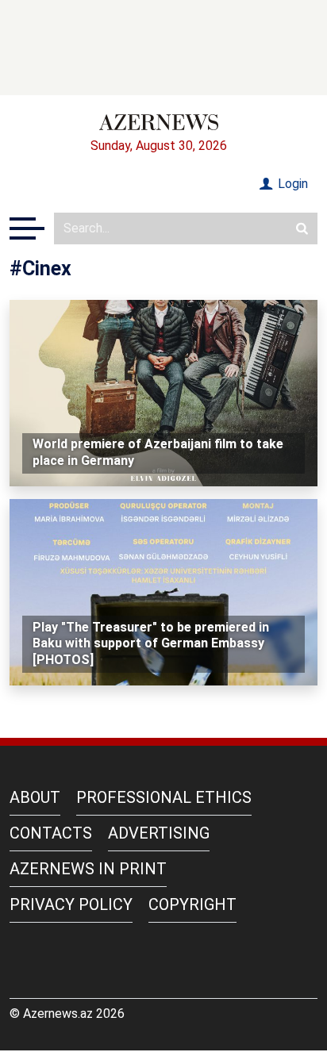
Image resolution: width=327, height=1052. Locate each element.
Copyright (192, 904)
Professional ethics (164, 797)
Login (291, 183)
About (35, 797)
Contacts (51, 833)
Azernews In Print (88, 868)
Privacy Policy (71, 904)
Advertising (159, 833)
